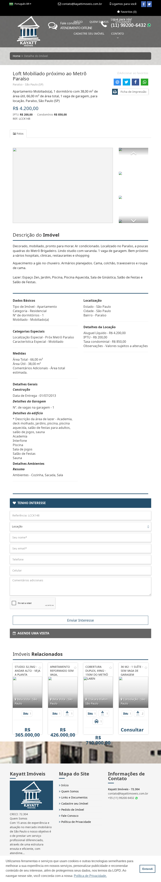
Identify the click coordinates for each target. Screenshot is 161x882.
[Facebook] (143, 4)
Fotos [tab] (20, 133)
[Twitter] (149, 4)
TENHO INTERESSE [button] (31, 503)
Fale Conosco (69, 816)
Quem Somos (69, 791)
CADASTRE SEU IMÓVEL (89, 33)
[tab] (80, 503)
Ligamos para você (123, 4)
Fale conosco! (76, 25)
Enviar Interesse (80, 620)
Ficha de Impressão (132, 92)
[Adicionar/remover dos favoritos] (39, 667)
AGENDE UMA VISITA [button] (32, 633)
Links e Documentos (74, 797)
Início (64, 785)
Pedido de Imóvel (72, 809)
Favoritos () (128, 12)
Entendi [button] (147, 868)
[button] (133, 151)
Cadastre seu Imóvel (74, 803)
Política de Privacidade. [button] (90, 875)
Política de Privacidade (75, 822)
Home (16, 56)
